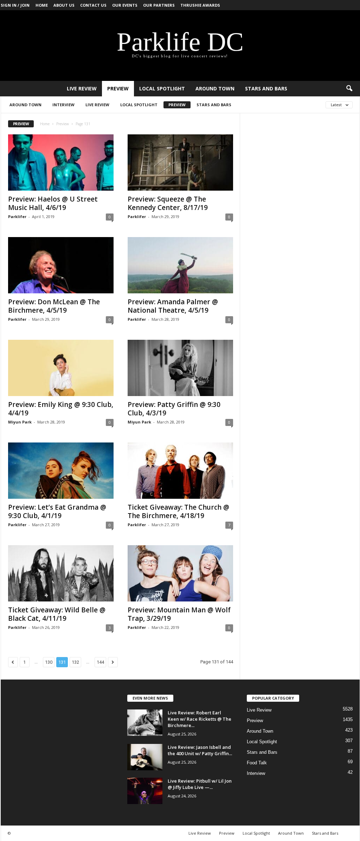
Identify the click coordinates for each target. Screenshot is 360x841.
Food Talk (257, 762)
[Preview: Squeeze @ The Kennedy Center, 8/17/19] (180, 162)
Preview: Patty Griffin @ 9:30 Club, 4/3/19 (174, 409)
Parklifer (17, 216)
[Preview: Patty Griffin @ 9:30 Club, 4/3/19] (180, 368)
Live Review (82, 88)
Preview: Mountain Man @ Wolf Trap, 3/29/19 (179, 614)
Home (42, 5)
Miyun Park (20, 422)
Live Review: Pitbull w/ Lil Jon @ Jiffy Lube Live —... (200, 784)
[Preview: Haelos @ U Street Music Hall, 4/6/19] (61, 162)
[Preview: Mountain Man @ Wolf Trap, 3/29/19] (180, 573)
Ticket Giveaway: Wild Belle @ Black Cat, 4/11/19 (56, 614)
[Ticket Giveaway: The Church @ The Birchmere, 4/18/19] (180, 470)
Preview (118, 88)
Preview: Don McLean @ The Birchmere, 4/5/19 (54, 306)
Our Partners (159, 5)
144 (100, 662)
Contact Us (93, 5)
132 (75, 662)
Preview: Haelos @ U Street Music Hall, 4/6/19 (53, 203)
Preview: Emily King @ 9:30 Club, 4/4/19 (60, 409)
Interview (63, 104)
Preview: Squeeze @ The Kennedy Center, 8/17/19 (168, 203)
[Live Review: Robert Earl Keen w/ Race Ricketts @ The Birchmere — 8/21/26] (144, 722)
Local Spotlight (162, 88)
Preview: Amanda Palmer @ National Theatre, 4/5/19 (173, 306)
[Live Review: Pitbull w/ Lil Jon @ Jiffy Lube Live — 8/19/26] (144, 791)
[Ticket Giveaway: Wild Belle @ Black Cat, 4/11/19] (61, 573)
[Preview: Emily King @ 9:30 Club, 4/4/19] (61, 368)
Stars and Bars (266, 88)
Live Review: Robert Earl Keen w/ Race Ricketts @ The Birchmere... (199, 718)
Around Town (214, 88)
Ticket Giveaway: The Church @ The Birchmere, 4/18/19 (178, 511)
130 (48, 662)
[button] (349, 88)
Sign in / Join (15, 5)
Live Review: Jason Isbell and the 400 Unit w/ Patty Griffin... (200, 750)
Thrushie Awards (200, 5)
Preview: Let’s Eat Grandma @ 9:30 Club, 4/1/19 (57, 511)
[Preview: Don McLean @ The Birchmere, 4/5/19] (61, 265)
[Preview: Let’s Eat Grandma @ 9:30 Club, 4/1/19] (61, 470)
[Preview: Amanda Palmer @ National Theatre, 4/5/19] (180, 265)
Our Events (124, 5)
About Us (64, 5)
